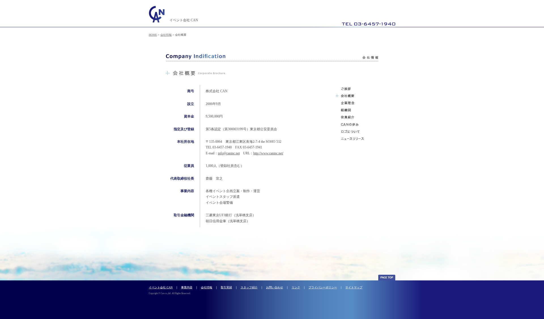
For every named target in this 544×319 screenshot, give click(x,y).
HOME (153, 34)
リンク (296, 287)
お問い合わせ (274, 287)
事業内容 (186, 287)
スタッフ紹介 (249, 287)
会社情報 (166, 34)
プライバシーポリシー (323, 287)
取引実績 (226, 287)
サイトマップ (353, 287)
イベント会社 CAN (161, 287)
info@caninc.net (229, 153)
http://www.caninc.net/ (268, 153)
